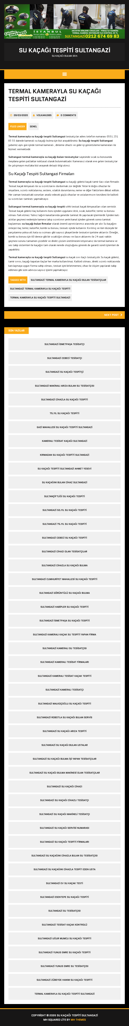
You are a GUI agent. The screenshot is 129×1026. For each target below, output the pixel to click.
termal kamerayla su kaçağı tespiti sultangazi (40, 297)
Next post (111, 315)
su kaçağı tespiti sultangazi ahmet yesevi (64, 468)
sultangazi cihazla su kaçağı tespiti (64, 399)
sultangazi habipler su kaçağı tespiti (64, 607)
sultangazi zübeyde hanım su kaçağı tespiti (64, 980)
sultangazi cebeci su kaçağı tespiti (64, 537)
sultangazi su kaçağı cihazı (64, 786)
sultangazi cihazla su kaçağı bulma (65, 565)
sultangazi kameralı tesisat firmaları (64, 662)
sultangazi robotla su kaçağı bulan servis (64, 717)
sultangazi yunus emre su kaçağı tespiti (65, 952)
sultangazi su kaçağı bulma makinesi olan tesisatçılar (64, 772)
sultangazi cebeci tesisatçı (64, 358)
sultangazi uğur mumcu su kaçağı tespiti (64, 938)
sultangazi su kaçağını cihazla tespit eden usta (64, 869)
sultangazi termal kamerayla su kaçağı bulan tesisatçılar (68, 280)
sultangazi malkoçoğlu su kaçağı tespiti (64, 703)
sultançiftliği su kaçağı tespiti (64, 496)
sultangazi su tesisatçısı (64, 910)
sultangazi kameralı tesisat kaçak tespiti (64, 676)
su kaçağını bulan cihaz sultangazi (64, 482)
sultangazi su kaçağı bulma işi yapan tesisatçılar (64, 758)
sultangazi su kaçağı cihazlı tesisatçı (64, 800)
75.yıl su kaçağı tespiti (64, 413)
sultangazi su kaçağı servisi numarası (64, 828)
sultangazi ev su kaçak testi (64, 883)
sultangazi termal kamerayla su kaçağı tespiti (40, 288)
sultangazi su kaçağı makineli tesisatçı (64, 814)
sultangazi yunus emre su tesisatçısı (64, 966)
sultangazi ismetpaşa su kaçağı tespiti (64, 620)
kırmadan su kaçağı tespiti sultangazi (64, 455)
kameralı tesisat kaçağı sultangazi (64, 441)
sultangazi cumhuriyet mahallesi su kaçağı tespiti (64, 579)
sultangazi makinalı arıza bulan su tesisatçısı (64, 385)
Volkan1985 (44, 115)
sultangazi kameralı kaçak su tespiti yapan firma (64, 634)
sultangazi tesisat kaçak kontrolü (64, 924)
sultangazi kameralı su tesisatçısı (64, 648)
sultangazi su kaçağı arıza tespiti (65, 731)
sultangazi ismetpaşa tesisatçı (64, 344)
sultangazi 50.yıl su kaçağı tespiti (64, 510)
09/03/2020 (21, 115)
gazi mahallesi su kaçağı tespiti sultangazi (64, 427)
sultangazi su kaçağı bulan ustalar (64, 745)
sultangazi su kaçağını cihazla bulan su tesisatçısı (64, 855)
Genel (33, 126)
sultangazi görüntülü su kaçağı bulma (64, 593)
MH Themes (78, 1020)
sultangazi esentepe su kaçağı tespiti (64, 897)
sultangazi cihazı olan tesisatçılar (64, 551)
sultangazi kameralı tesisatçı (65, 689)
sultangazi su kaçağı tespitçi (64, 372)
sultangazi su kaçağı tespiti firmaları (64, 842)
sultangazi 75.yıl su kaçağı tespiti (64, 524)
